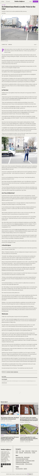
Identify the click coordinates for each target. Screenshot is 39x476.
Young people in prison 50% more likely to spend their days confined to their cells (10, 439)
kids (21, 415)
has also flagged (17, 71)
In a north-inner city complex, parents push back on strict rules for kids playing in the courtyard (29, 419)
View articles (4, 382)
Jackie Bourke (24, 112)
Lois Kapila (4, 13)
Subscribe (35, 1)
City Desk (8, 371)
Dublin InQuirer (12, 474)
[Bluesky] (6, 464)
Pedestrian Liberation (18, 224)
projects (25, 468)
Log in (30, 1)
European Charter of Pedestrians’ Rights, (18, 98)
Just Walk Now (12, 106)
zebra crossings (7, 118)
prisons (2, 435)
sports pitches (23, 435)
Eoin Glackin (3, 420)
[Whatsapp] (10, 464)
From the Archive (19, 468)
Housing (2, 415)
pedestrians (16, 371)
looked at (15, 319)
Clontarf (11, 371)
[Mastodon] (2, 466)
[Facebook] (2, 464)
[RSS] (4, 464)
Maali (26, 474)
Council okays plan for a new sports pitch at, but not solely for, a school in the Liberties (29, 439)
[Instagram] (8, 464)
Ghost (22, 474)
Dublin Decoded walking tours (21, 229)
